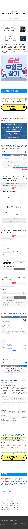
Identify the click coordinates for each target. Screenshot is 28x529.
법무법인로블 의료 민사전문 (9, 27)
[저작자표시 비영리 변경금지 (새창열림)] (15, 491)
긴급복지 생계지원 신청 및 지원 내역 (9, 503)
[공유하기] (6, 492)
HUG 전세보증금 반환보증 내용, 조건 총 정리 (9, 505)
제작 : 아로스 (2, 524)
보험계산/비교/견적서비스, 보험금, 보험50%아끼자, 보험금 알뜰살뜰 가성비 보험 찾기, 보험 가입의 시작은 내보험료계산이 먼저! (9, 39)
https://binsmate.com (6, 34)
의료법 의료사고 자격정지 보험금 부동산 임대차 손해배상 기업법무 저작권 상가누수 (9, 29)
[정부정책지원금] (14, 11)
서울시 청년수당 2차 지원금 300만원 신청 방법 (9, 507)
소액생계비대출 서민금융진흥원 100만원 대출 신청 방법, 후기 (9, 509)
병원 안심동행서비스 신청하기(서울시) (9, 501)
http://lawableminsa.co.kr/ (7, 25)
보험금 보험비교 (6, 37)
